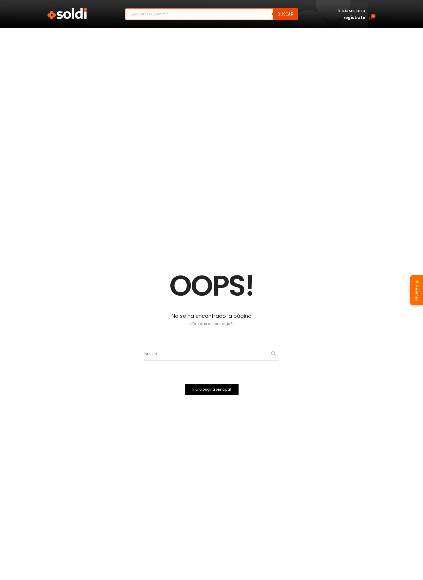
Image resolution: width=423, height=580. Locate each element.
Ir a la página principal (212, 389)
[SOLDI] (67, 16)
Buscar (285, 14)
